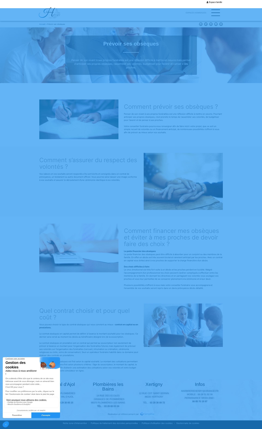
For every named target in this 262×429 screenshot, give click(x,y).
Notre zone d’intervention (75, 423)
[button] (201, 24)
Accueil (42, 24)
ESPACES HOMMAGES (196, 13)
